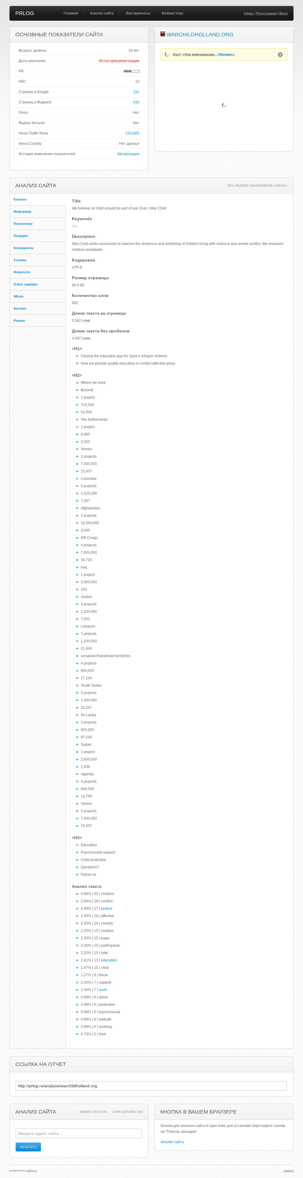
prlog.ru (31, 1170)
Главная (71, 13)
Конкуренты (23, 248)
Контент (20, 199)
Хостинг (20, 308)
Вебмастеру (172, 13)
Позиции (21, 236)
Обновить (226, 55)
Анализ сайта (102, 13)
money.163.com (93, 1112)
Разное (19, 320)
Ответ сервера (25, 284)
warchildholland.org (200, 35)
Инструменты (138, 13)
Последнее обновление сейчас (258, 185)
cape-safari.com (127, 1112)
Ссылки (20, 260)
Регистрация (266, 13)
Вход (283, 13)
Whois (18, 296)
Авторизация (128, 154)
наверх (288, 1170)
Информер (22, 211)
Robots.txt (22, 272)
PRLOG (24, 13)
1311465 (132, 133)
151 (136, 92)
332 (136, 102)
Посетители (23, 223)
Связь (249, 13)
